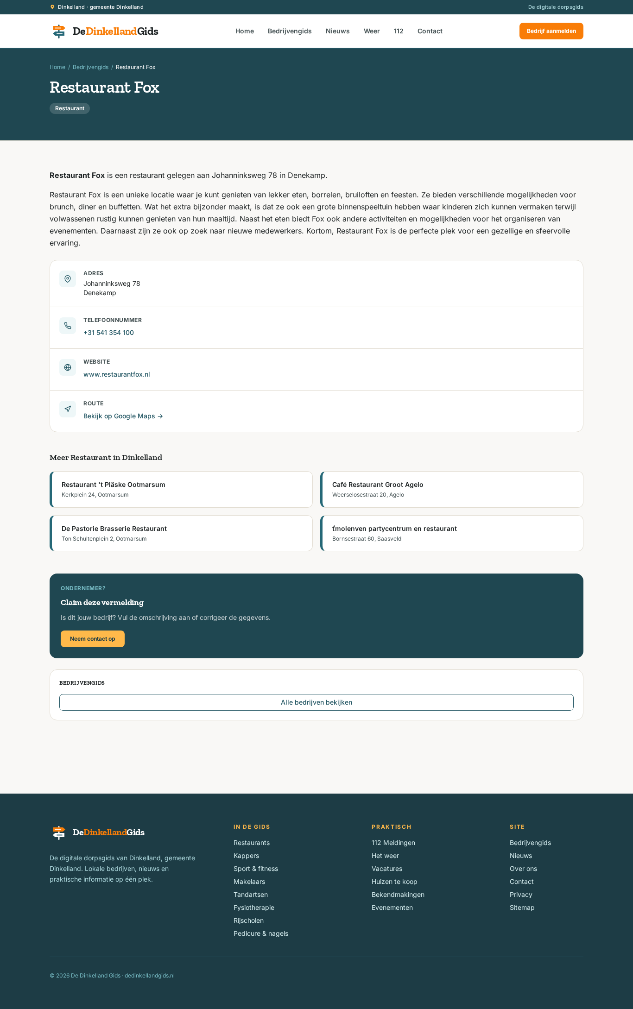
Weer (372, 31)
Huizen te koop (395, 881)
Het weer (385, 855)
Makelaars (249, 881)
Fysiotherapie (254, 907)
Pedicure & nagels (261, 933)
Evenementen (392, 907)
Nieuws (338, 31)
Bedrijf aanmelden (551, 30)
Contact (430, 31)
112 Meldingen (393, 842)
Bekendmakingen (398, 894)
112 (399, 31)
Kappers (246, 855)
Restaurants (252, 842)
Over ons (523, 868)
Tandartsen (251, 894)
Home (244, 31)
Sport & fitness (256, 868)
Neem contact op (92, 638)
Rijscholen (249, 920)
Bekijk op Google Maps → (123, 416)
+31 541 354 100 (108, 332)
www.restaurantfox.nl (116, 374)
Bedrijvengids (290, 31)
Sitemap (522, 907)
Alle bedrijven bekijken (316, 702)
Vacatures (387, 868)
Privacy (521, 894)
